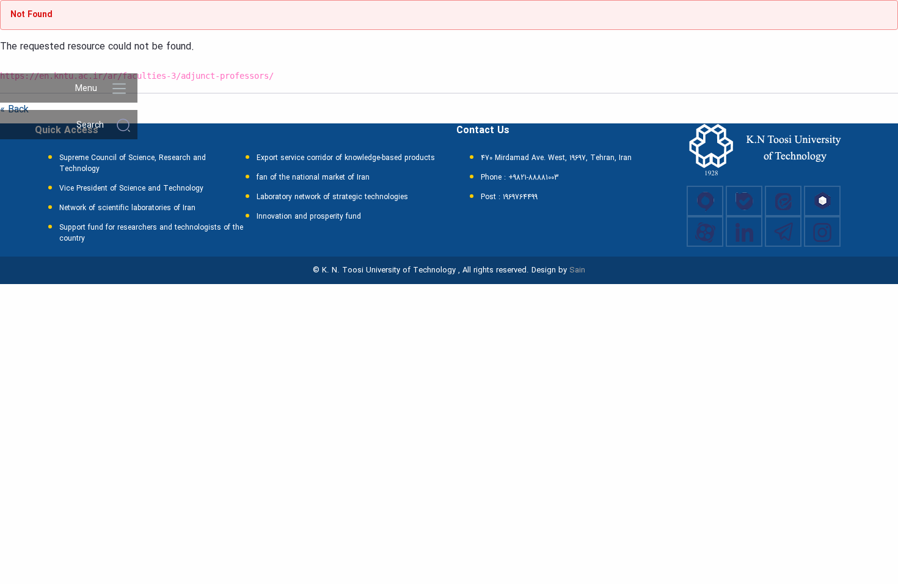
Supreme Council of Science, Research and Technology (132, 164)
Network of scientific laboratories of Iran (127, 208)
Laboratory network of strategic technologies (332, 197)
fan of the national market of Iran (313, 177)
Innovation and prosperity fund (309, 216)
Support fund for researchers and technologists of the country (151, 233)
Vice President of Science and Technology (131, 188)
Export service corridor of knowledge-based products (346, 158)
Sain (577, 270)
